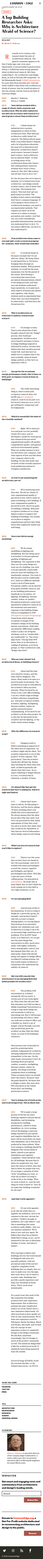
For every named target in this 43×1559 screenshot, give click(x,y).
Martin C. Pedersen (12, 43)
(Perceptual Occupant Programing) (26, 615)
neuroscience (16, 881)
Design (6, 12)
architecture (8, 1408)
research (6, 1413)
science (5, 1415)
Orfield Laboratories (30, 80)
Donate (32, 1533)
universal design (9, 1418)
